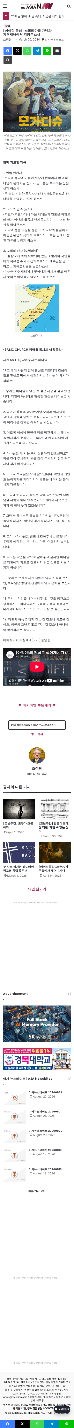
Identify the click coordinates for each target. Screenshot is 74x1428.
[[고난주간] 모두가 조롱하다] (19, 809)
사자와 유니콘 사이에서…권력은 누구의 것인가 (41, 16)
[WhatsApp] (27, 51)
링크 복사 (37, 734)
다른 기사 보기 (37, 1191)
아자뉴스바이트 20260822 (45, 1092)
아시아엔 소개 (11, 1404)
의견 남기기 (37, 889)
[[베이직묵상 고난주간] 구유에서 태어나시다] (55, 852)
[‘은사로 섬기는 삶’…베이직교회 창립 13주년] (19, 852)
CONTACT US (52, 1408)
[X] (17, 51)
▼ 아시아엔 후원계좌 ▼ (37, 705)
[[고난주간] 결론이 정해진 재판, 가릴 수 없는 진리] (55, 809)
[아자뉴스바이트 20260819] (14, 1155)
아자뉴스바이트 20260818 (45, 1169)
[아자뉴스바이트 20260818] (14, 1174)
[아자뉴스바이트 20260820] (14, 1136)
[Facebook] (7, 51)
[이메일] (57, 51)
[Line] (47, 51)
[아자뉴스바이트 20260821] (14, 1117)
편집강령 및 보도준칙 (54, 1404)
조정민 (7, 39)
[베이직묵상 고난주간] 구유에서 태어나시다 (53, 869)
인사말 (24, 1404)
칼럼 (7, 25)
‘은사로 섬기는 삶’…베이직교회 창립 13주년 (18, 869)
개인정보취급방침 (32, 1408)
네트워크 (35, 1404)
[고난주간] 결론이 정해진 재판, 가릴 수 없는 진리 (54, 827)
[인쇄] (7, 60)
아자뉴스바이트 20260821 (45, 1111)
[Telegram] (37, 51)
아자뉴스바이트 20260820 (45, 1131)
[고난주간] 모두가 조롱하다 (18, 825)
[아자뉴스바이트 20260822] (14, 1097)
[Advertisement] (37, 942)
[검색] (69, 7)
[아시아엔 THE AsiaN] (37, 6)
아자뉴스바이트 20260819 (45, 1150)
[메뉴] (5, 7)
